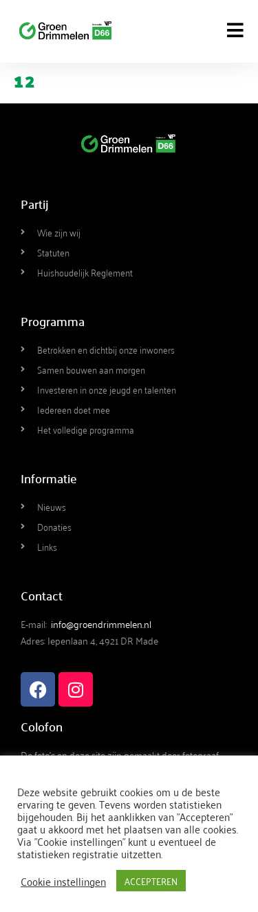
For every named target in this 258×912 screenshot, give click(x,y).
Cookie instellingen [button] (63, 881)
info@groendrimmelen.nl (101, 623)
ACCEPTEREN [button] (151, 880)
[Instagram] (75, 689)
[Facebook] (38, 689)
